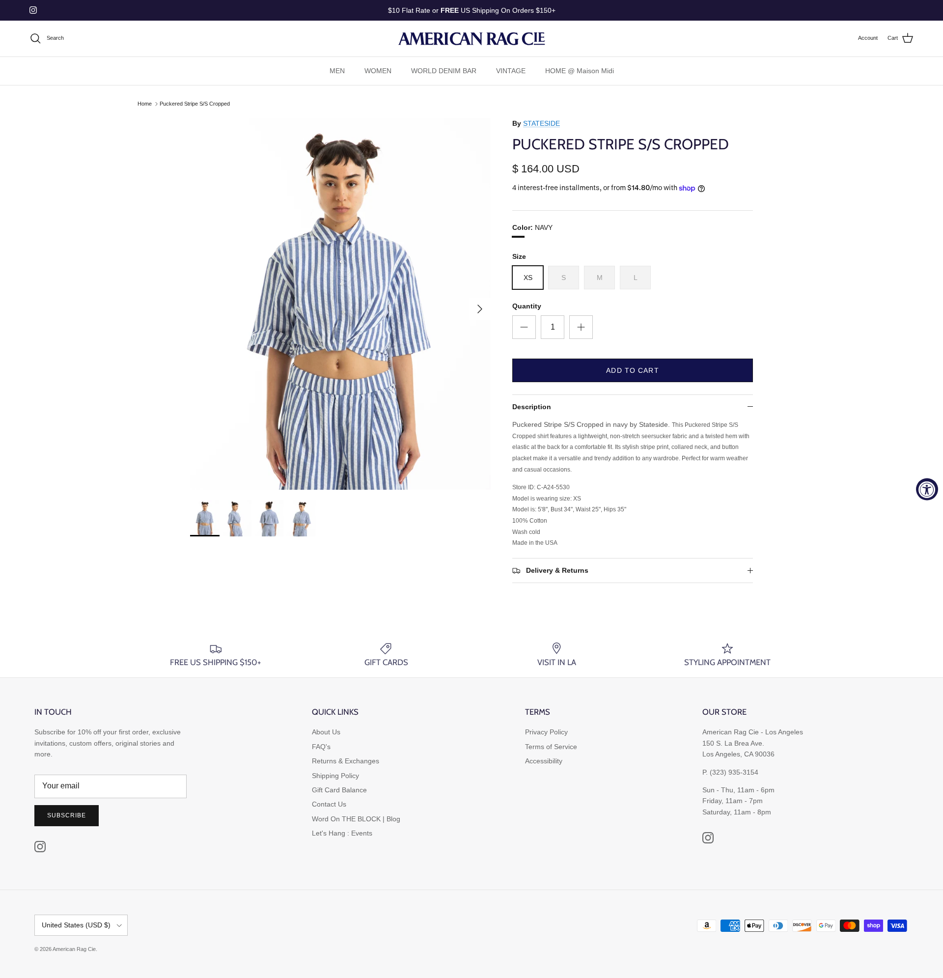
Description (531, 407)
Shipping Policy (335, 776)
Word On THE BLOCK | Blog (356, 819)
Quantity (526, 306)
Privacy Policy (546, 732)
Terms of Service (551, 747)
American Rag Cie (74, 949)
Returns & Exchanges (345, 761)
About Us (326, 732)
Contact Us (329, 804)
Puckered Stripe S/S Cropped (195, 104)
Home (145, 104)
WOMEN (377, 71)
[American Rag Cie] (471, 38)
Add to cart (632, 370)
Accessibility (543, 761)
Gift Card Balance (339, 790)
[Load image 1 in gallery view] (340, 304)
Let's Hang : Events (342, 833)
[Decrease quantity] (524, 327)
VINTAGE (511, 71)
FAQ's (321, 747)
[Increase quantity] (581, 327)
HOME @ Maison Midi (579, 71)
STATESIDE (541, 123)
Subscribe (66, 815)
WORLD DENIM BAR (443, 71)
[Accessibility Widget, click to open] (927, 489)
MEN (337, 71)
